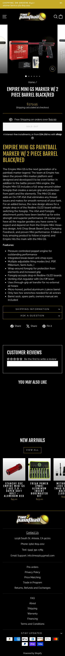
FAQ (32, 598)
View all (32, 450)
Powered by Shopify (32, 653)
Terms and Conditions (32, 624)
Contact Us (32, 532)
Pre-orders (32, 567)
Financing (32, 618)
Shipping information (33, 309)
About (32, 603)
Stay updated (31, 633)
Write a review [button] (32, 363)
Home (31, 82)
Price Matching (32, 577)
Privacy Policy (32, 572)
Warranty (33, 613)
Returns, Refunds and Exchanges (32, 588)
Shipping (20, 107)
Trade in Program (32, 582)
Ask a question (32, 315)
